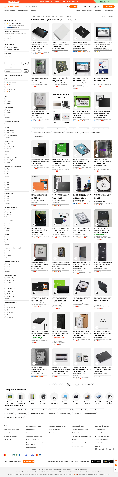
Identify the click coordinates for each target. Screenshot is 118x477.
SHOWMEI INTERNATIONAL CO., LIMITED (40, 304)
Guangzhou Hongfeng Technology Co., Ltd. (103, 169)
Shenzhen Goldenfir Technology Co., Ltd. (61, 375)
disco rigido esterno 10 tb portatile (91, 132)
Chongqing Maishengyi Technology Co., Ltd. (61, 169)
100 (89, 384)
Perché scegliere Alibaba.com (11, 429)
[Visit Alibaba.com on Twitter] (103, 449)
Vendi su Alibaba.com (101, 429)
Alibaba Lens (12, 461)
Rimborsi (74, 439)
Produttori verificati (54, 429)
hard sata (77, 413)
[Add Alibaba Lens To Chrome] (28, 461)
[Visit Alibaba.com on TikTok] (113, 449)
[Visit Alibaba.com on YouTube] (110, 449)
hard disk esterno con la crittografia (42, 132)
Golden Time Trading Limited (60, 50)
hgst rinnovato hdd (38, 136)
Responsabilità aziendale (10, 436)
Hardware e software (57, 16)
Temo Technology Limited (80, 50)
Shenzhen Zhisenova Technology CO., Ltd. (61, 204)
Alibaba (33, 16)
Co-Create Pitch (7, 433)
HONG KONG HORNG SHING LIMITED (40, 236)
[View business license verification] (74, 474)
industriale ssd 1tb (73, 132)
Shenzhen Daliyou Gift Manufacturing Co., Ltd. (40, 167)
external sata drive (82, 409)
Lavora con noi (7, 439)
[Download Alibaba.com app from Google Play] (109, 461)
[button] (67, 7)
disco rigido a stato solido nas (39, 409)
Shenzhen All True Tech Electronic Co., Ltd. (82, 167)
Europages (84, 469)
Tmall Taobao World (50, 469)
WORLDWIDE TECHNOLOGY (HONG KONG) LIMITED (40, 84)
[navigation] (16, 201)
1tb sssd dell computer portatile (101, 128)
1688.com (41, 469)
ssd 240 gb (73, 128)
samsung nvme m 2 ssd (67, 409)
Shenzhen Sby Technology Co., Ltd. (61, 84)
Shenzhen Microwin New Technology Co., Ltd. (103, 203)
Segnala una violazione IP (79, 442)
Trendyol (77, 469)
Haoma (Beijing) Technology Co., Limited (103, 84)
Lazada (59, 469)
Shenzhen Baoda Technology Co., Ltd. (82, 304)
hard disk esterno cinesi (90, 413)
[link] (116, 460)
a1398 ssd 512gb (22, 413)
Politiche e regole (31, 447)
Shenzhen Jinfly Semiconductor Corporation (103, 306)
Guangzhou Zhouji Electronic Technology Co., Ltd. (103, 237)
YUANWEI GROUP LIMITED (59, 342)
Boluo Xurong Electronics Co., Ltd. (82, 119)
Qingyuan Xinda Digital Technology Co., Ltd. (82, 272)
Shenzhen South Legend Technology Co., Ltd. (61, 236)
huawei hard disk (85, 128)
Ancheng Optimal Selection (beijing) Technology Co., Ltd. (40, 270)
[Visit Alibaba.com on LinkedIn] (100, 449)
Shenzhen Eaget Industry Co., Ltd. (40, 52)
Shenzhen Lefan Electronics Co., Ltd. (82, 201)
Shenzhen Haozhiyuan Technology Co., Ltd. (61, 306)
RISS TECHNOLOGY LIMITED (81, 377)
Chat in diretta (76, 433)
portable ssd (52, 413)
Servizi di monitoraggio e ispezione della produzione (35, 443)
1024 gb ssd (10, 413)
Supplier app (56, 461)
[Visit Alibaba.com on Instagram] (106, 449)
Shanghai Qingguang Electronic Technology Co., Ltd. (40, 119)
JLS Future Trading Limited (80, 236)
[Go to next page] (92, 384)
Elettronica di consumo (43, 16)
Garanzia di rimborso (31, 433)
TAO (72, 469)
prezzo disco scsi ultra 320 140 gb (15, 417)
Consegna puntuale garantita (34, 436)
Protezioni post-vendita (32, 439)
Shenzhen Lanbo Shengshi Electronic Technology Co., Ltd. (82, 86)
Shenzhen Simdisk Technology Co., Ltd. (40, 204)
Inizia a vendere (99, 433)
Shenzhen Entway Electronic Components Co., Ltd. (61, 270)
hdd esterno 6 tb (60, 132)
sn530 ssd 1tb (23, 409)
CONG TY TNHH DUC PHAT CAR (103, 50)
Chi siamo (6, 426)
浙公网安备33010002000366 (87, 474)
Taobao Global (66, 469)
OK (26, 63)
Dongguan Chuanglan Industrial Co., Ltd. (40, 340)
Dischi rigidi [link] (69, 16)
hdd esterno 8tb (11, 409)
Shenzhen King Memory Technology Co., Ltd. (103, 270)
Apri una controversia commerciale (81, 436)
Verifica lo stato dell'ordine (102, 436)
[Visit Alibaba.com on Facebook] (96, 449)
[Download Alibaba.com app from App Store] (96, 461)
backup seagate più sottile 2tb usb (57, 128)
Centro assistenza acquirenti (80, 429)
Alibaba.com (85, 461)
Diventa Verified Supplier (101, 439)
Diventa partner (99, 442)
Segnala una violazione (78, 446)
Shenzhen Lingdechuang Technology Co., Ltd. (103, 119)
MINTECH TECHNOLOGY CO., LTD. (103, 375)
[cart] (90, 7)
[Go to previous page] (51, 384)
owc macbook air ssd (65, 413)
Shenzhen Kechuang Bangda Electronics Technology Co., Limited (103, 339)
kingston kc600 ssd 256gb (37, 413)
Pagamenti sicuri (30, 429)
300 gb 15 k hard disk (39, 128)
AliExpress (34, 469)
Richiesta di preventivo (55, 433)
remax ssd (53, 409)
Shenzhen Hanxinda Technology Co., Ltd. (40, 375)
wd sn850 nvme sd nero (97, 409)
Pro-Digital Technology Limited (81, 339)
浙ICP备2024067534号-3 (103, 474)
